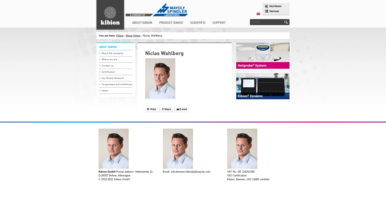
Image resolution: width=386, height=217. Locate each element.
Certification (108, 72)
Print (153, 109)
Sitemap (274, 11)
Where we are (109, 59)
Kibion (119, 35)
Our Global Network (113, 78)
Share (167, 109)
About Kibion (133, 35)
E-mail (183, 109)
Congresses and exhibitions (117, 84)
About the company (112, 53)
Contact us (107, 65)
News (105, 90)
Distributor (275, 6)
